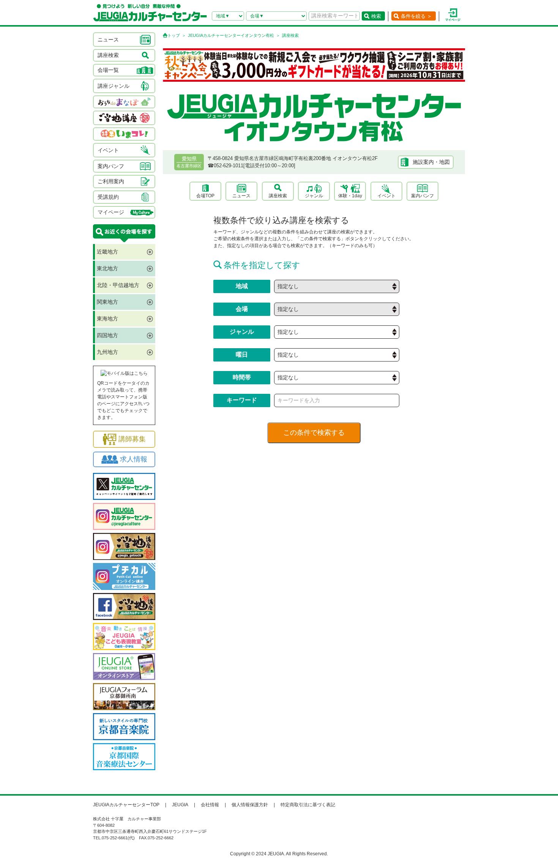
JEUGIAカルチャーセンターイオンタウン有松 (231, 35)
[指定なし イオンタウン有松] (336, 309)
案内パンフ (422, 195)
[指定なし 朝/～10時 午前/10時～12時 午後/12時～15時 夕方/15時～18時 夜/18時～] (336, 377)
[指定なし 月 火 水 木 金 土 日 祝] (336, 355)
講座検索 (278, 195)
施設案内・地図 (431, 162)
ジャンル (314, 195)
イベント (386, 195)
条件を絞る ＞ (416, 16)
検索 (376, 16)
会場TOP (205, 195)
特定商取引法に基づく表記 (308, 804)
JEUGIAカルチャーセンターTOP (126, 804)
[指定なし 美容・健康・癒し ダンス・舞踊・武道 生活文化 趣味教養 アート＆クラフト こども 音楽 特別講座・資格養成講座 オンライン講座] (336, 332)
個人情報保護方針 (250, 804)
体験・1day (350, 195)
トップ (173, 35)
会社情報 (210, 804)
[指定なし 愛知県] (336, 286)
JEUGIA (180, 804)
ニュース (241, 195)
